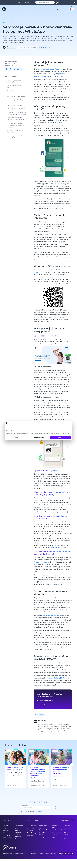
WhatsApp (7, 22)
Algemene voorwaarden (21, 853)
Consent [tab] (16, 427)
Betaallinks (6, 830)
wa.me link (56, 548)
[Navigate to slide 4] (38, 793)
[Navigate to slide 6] (43, 793)
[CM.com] (4, 9)
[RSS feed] (69, 854)
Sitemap (42, 853)
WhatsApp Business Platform (50, 69)
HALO (53, 837)
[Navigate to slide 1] (32, 793)
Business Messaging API (43, 829)
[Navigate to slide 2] (34, 793)
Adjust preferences (39, 437)
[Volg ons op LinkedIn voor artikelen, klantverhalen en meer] (66, 854)
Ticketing (66, 839)
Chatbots (41, 837)
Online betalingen (7, 838)
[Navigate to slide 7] (45, 793)
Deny (16, 437)
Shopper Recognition (18, 835)
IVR (36, 500)
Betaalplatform (43, 826)
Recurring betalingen (18, 831)
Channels (41, 835)
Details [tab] (38, 427)
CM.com (8, 47)
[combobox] (45, 2)
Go (58, 2)
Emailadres (25, 805)
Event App (54, 835)
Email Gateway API (57, 830)
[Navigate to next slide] (72, 765)
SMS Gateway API (32, 826)
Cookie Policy (33, 853)
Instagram (46, 562)
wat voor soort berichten (51, 615)
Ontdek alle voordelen (45, 705)
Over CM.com (8, 820)
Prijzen (57, 9)
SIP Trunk (5, 826)
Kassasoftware (68, 826)
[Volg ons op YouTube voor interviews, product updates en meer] (72, 854)
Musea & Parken (31, 830)
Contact (37, 820)
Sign (65, 836)
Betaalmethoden (7, 833)
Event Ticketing (31, 828)
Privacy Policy (38, 812)
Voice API (5, 828)
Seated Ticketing (31, 833)
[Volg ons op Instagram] (63, 854)
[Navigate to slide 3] (36, 793)
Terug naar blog (8, 19)
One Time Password (66, 833)
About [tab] (61, 427)
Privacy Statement (7, 853)
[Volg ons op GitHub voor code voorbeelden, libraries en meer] (60, 854)
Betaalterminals (19, 826)
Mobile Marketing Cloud (68, 829)
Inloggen (71, 6)
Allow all (60, 437)
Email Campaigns (56, 832)
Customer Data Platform (56, 826)
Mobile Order (6, 835)
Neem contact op (45, 700)
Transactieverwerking (20, 839)
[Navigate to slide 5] (41, 793)
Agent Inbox (30, 835)
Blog (19, 820)
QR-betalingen (19, 828)
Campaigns (42, 832)
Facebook (37, 562)
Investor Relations (51, 853)
